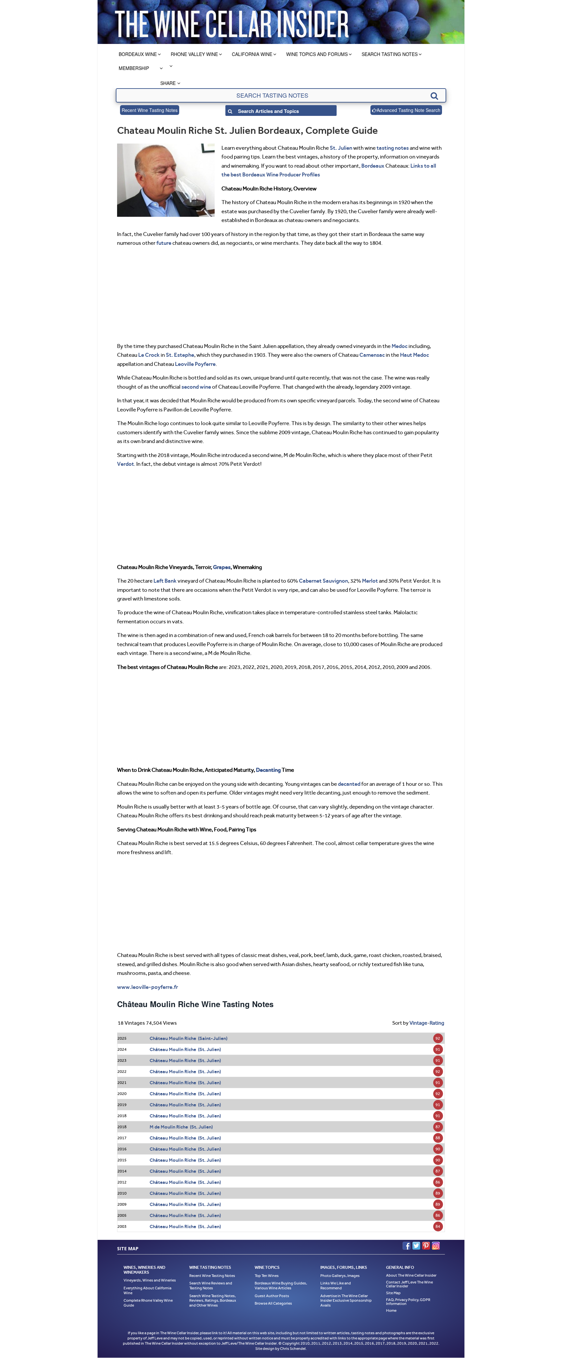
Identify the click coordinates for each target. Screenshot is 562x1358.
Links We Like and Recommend (335, 1286)
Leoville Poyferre (195, 364)
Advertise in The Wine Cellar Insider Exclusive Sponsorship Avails (346, 1301)
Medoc (400, 346)
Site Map (393, 1293)
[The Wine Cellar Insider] (231, 22)
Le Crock (149, 355)
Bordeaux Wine (138, 54)
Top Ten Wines (267, 1275)
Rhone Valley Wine (194, 54)
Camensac (372, 355)
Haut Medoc (414, 355)
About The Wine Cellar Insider (411, 1275)
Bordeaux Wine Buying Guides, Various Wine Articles (281, 1286)
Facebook (406, 1246)
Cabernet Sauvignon (323, 580)
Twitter (416, 1246)
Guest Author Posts (272, 1296)
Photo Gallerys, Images (340, 1275)
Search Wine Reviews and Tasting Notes (210, 1286)
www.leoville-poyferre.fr (147, 987)
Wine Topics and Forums (317, 54)
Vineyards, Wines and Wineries (150, 1280)
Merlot (370, 580)
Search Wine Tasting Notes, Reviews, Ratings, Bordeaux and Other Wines (212, 1301)
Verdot (125, 464)
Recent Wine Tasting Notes (150, 110)
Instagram (436, 1246)
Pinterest (426, 1246)
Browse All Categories (273, 1303)
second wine (196, 386)
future (163, 243)
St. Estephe (180, 355)
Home (391, 1310)
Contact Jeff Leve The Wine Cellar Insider (409, 1284)
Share (168, 83)
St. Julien (341, 148)
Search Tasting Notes (390, 54)
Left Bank (165, 580)
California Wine (252, 54)
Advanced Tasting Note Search (408, 110)
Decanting (268, 770)
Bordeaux (372, 165)
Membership (134, 68)
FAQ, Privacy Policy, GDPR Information (408, 1301)
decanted (349, 784)
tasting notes (393, 148)
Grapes (222, 567)
